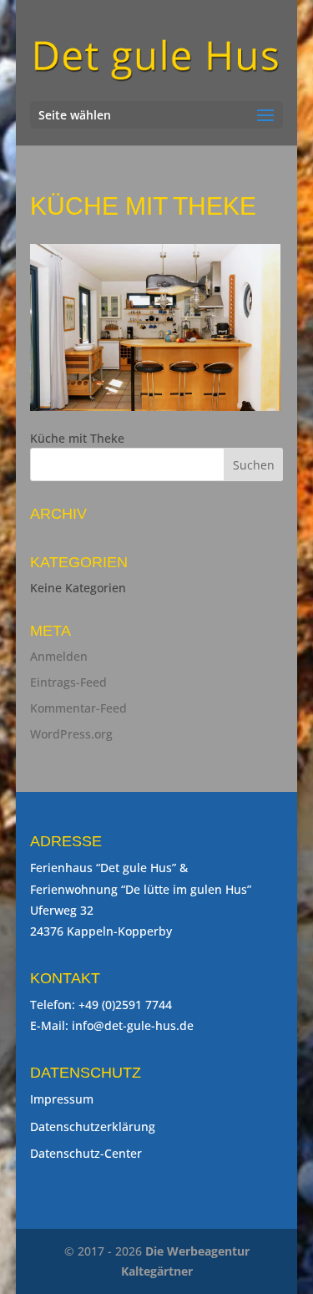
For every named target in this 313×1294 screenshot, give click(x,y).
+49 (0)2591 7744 (125, 1004)
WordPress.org (71, 734)
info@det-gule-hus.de (133, 1025)
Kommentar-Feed (78, 708)
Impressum (61, 1099)
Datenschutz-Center (86, 1153)
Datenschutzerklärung (92, 1126)
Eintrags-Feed (68, 682)
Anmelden (59, 656)
